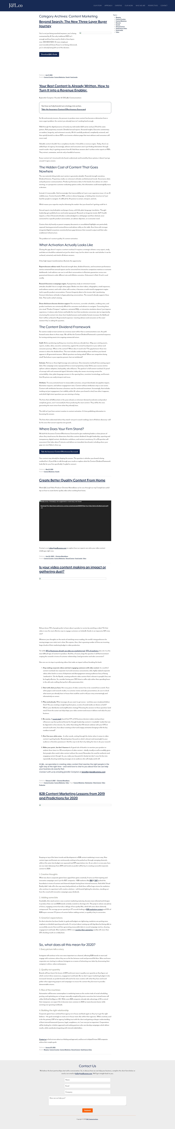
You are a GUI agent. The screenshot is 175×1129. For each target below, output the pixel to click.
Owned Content (70, 558)
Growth (68, 77)
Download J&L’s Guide (49, 54)
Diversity (118, 23)
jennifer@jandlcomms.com (93, 772)
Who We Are (140, 6)
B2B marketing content (94, 909)
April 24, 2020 (50, 556)
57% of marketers (92, 651)
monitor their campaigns (84, 930)
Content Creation (49, 77)
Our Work (129, 6)
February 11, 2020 (50, 780)
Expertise (118, 6)
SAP (96, 880)
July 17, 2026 (49, 75)
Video (84, 558)
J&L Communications (15, 5)
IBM (91, 880)
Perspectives (153, 6)
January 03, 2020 (50, 1047)
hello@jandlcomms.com (83, 1073)
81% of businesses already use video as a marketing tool (65, 651)
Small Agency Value (86, 1050)
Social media (73, 77)
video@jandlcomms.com (57, 548)
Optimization (88, 783)
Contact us (42, 1039)
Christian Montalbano (62, 556)
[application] (75, 520)
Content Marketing (59, 77)
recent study (57, 719)
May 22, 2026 (49, 469)
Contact (164, 6)
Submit (87, 1110)
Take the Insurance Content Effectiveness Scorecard (63, 109)
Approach (108, 6)
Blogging (46, 1050)
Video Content (97, 783)
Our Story (98, 6)
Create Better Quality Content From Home (72, 480)
